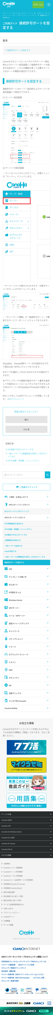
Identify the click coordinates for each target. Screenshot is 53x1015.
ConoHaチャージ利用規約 (13, 872)
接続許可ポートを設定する (18, 50)
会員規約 (7, 863)
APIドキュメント (16, 398)
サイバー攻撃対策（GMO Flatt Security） (15, 977)
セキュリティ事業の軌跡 (10, 981)
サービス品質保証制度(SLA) (14, 904)
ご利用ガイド (40, 13)
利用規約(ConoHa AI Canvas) (14, 884)
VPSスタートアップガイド (29, 15)
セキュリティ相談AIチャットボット (13, 968)
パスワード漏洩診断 (8, 965)
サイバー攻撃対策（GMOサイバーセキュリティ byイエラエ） (23, 974)
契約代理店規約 (9, 892)
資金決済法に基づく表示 (12, 900)
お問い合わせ (8, 908)
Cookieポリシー (9, 917)
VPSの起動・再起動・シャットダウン (23, 460)
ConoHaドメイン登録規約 (13, 867)
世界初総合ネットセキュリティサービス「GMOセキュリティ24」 (24, 961)
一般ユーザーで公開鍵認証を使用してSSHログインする (27, 455)
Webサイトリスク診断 (26, 965)
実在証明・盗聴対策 (8, 971)
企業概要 (7, 921)
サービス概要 (8, 925)
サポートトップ (7, 13)
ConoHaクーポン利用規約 (13, 876)
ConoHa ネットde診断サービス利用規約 (18, 880)
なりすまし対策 (38, 977)
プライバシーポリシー (12, 912)
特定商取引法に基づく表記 (13, 896)
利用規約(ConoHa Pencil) (13, 888)
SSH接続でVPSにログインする (20, 449)
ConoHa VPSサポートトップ (24, 13)
